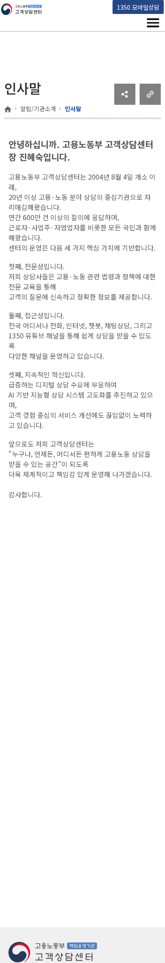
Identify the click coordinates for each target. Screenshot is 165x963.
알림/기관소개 (38, 108)
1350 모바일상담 (138, 7)
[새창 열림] (124, 102)
